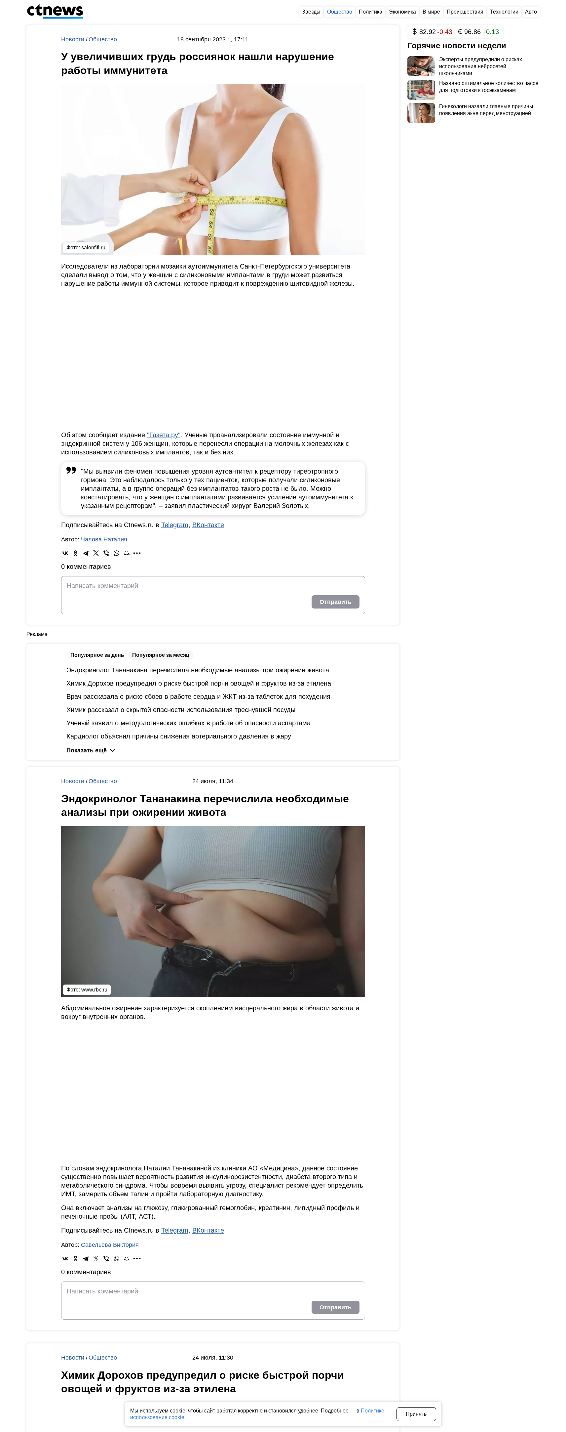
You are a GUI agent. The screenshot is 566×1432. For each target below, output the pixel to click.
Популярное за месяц (160, 655)
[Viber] (106, 553)
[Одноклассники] (75, 553)
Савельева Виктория (110, 1245)
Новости (73, 39)
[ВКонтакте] (65, 553)
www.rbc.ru (94, 989)
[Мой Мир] (127, 553)
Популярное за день (97, 655)
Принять (416, 1414)
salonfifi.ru (93, 247)
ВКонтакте (208, 524)
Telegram (174, 524)
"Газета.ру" (163, 435)
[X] (96, 553)
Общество (103, 39)
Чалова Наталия (104, 539)
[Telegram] (86, 553)
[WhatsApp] (116, 553)
